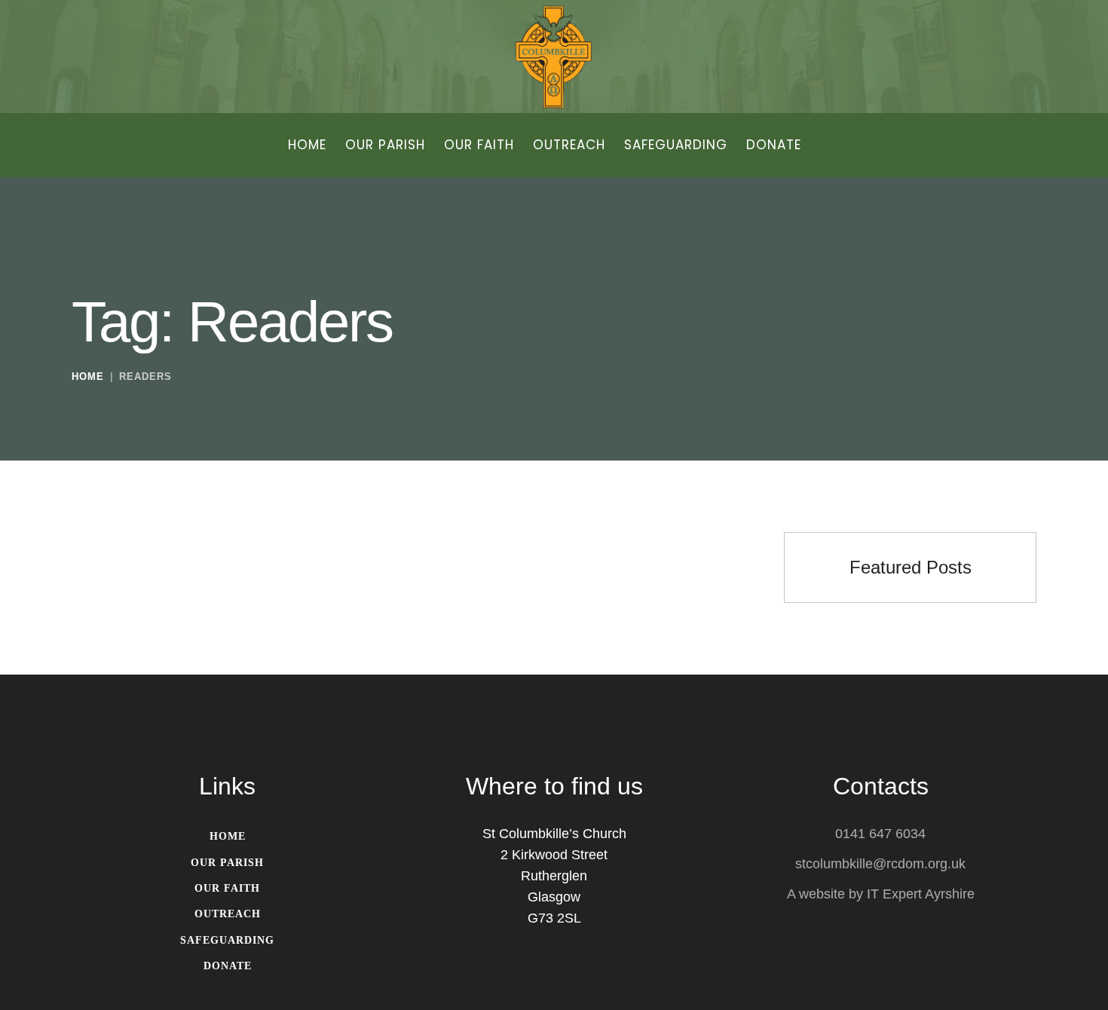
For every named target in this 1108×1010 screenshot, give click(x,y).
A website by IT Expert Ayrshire (881, 893)
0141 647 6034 (880, 833)
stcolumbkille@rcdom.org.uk (880, 863)
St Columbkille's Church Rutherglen (554, 700)
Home (88, 376)
